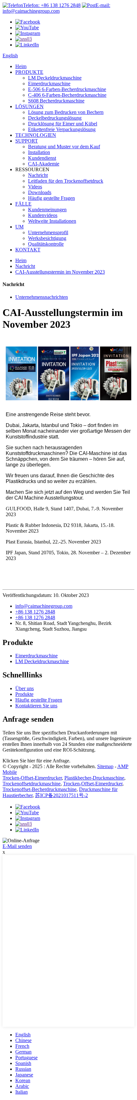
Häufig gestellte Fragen (51, 198)
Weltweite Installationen (52, 221)
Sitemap (105, 766)
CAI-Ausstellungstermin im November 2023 (60, 272)
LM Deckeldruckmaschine (55, 78)
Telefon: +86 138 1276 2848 (52, 5)
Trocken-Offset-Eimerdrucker (32, 778)
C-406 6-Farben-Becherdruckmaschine (67, 95)
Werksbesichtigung (47, 238)
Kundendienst (42, 158)
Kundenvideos (42, 215)
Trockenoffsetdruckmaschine (32, 783)
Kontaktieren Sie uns (36, 705)
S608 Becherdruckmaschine (56, 100)
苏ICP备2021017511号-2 (61, 795)
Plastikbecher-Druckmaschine (94, 778)
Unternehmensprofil (48, 232)
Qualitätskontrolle (46, 244)
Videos (35, 186)
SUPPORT (26, 141)
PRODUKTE (29, 72)
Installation (39, 152)
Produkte (24, 694)
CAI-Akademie (43, 163)
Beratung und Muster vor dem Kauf (64, 146)
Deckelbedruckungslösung (55, 118)
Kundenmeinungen (47, 209)
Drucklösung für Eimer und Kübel (62, 123)
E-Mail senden (17, 846)
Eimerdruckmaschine (49, 83)
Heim (20, 66)
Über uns (24, 688)
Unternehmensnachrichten (41, 297)
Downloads (39, 192)
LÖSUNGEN (29, 106)
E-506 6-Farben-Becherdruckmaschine (67, 89)
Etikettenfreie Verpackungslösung (62, 129)
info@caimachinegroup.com (43, 606)
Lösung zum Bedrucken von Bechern (66, 112)
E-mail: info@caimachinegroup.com (56, 8)
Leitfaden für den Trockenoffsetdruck (65, 181)
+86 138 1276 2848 (35, 611)
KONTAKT (27, 249)
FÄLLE (23, 204)
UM (19, 226)
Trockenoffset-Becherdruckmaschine (39, 789)
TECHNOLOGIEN (35, 135)
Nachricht (38, 175)
